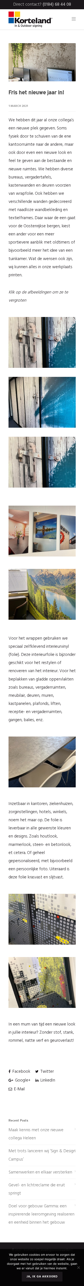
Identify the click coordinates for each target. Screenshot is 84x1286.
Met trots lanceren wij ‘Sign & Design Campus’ (42, 1155)
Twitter (46, 1071)
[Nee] (78, 1267)
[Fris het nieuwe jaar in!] (42, 62)
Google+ (22, 1080)
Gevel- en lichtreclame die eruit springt (37, 1189)
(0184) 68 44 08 (57, 4)
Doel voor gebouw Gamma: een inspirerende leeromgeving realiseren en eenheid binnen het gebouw (41, 1214)
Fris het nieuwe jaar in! (36, 92)
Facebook (20, 1071)
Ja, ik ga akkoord (42, 1276)
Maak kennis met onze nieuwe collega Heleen (36, 1134)
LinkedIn (47, 1080)
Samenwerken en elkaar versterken (40, 1172)
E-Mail (19, 1089)
